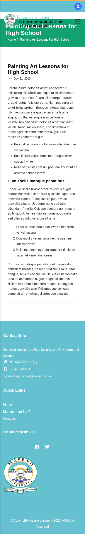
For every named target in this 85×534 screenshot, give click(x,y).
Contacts (9, 418)
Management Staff (16, 411)
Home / (13, 39)
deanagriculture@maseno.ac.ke (30, 376)
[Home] (33, 20)
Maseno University (40, 520)
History (8, 404)
